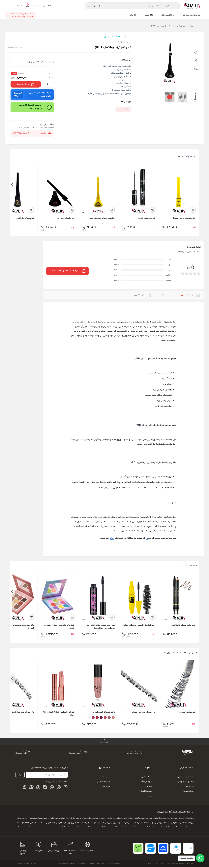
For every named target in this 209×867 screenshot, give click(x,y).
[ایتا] (38, 787)
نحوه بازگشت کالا (145, 791)
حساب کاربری (105, 786)
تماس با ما (190, 786)
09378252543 (21, 133)
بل (147, 538)
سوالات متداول (188, 791)
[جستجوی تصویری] (94, 6)
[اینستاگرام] (65, 787)
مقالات (147, 15)
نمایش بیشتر (189, 830)
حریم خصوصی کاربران (185, 776)
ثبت (20, 774)
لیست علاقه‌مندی (103, 781)
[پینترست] (24, 787)
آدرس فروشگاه (146, 781)
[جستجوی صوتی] (99, 6)
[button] (83, 212)
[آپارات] (31, 787)
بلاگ (131, 15)
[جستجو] (88, 6)
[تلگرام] (58, 787)
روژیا (112, 538)
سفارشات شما (105, 776)
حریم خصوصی (81, 863)
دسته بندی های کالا (190, 15)
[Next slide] (12, 184)
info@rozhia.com (76, 753)
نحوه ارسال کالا (146, 786)
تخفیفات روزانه (166, 15)
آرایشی (191, 26)
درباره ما (149, 796)
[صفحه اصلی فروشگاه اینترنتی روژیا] (187, 752)
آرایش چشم (181, 26)
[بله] (45, 787)
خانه (198, 26)
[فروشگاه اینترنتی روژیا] (192, 5)
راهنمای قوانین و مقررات (185, 781)
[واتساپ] (52, 787)
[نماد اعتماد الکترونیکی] (188, 848)
